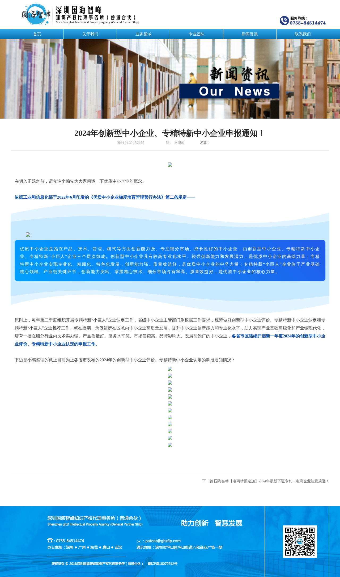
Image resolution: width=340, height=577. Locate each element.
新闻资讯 (250, 34)
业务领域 (143, 34)
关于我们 (90, 34)
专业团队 (197, 34)
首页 (37, 34)
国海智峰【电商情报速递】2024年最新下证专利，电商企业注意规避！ (271, 481)
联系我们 (303, 34)
